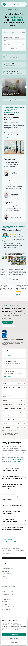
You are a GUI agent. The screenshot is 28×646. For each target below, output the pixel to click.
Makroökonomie (6, 609)
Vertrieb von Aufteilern (7, 591)
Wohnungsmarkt (6, 604)
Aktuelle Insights (7, 326)
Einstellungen (14, 642)
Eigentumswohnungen (7, 568)
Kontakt (19, 4)
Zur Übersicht (6, 322)
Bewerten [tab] (13, 32)
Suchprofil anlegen (6, 578)
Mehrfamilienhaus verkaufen (9, 589)
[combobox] (14, 37)
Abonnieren (14, 558)
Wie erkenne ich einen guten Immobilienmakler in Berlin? (10, 469)
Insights (4, 612)
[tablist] (14, 32)
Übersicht (4, 601)
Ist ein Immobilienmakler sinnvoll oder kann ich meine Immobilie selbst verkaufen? (11, 497)
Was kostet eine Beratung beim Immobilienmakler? (11, 512)
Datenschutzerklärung (15, 630)
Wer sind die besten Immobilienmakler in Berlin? (10, 520)
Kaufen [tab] (6, 32)
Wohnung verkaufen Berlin (8, 586)
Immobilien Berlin (6, 566)
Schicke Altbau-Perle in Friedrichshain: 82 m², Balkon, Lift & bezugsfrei (13, 94)
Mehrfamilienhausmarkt (8, 606)
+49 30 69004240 (15, 459)
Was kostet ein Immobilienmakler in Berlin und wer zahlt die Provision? (12, 477)
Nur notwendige (14, 638)
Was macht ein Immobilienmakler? (12, 505)
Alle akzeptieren (14, 634)
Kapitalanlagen (5, 571)
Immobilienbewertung (7, 594)
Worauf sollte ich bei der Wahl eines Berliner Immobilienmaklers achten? (12, 528)
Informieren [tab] (22, 32)
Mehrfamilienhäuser (7, 573)
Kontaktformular (8, 137)
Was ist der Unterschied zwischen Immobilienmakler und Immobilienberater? (12, 487)
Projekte (4, 576)
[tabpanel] (14, 43)
